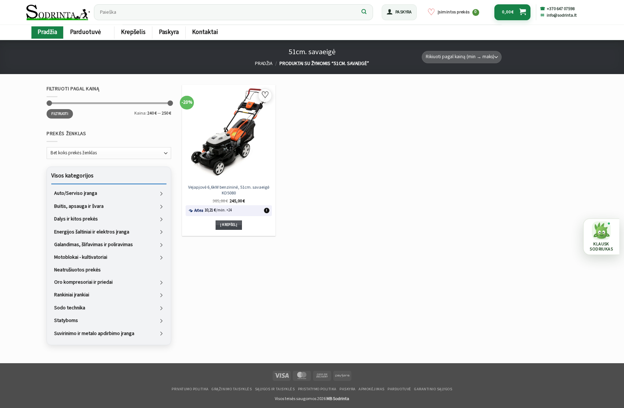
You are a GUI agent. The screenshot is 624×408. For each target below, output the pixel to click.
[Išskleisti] (161, 193)
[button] (399, 12)
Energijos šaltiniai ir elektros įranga (91, 231)
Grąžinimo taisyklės (232, 389)
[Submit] (364, 12)
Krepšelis (133, 32)
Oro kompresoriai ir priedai (83, 282)
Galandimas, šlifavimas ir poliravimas (93, 244)
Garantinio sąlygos (433, 389)
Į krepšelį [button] (228, 225)
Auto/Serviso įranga (75, 193)
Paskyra (169, 32)
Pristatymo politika (317, 389)
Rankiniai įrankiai (71, 295)
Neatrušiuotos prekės (77, 269)
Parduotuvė (85, 32)
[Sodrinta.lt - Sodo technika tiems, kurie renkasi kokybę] (58, 12)
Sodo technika (69, 307)
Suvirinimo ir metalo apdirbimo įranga (94, 333)
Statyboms (66, 320)
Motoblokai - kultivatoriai (80, 257)
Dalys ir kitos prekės (76, 219)
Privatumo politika (190, 389)
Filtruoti (59, 113)
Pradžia (47, 32)
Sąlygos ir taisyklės (275, 389)
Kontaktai (205, 32)
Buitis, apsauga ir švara (79, 206)
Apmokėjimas (372, 389)
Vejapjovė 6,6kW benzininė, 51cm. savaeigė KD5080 (228, 190)
